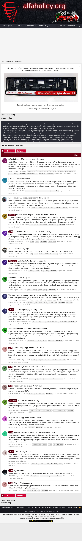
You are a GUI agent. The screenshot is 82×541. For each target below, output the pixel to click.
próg (45, 290)
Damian (10, 427)
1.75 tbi (31, 271)
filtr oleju (31, 393)
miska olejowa (37, 444)
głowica (46, 171)
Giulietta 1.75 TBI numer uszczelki (27, 261)
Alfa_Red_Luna (8, 507)
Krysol (10, 490)
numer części (53, 224)
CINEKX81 (11, 476)
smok (50, 444)
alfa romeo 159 (31, 490)
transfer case (53, 302)
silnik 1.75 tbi (13, 174)
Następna (20, 151)
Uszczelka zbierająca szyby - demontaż (24, 417)
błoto (29, 290)
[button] (21, 26)
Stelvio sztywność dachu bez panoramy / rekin (27, 328)
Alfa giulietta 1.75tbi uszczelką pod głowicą (26, 159)
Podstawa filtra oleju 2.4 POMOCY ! (26, 386)
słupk (47, 463)
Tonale (73, 290)
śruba (37, 476)
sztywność (51, 341)
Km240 (10, 171)
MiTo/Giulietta (73, 174)
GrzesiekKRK (12, 360)
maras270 (11, 410)
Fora (18, 26)
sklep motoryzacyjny (59, 410)
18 (13, 151)
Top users (19, 145)
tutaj (62, 105)
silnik (35, 254)
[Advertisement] (41, 44)
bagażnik (34, 463)
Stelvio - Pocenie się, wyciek (19, 248)
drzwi (27, 191)
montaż (33, 191)
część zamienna (46, 410)
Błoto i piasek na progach (19, 277)
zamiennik (62, 360)
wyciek (65, 208)
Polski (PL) (21, 507)
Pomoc (64, 507)
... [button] (10, 151)
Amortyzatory (6, 502)
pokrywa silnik (63, 321)
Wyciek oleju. (17, 470)
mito (43, 321)
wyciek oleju (57, 476)
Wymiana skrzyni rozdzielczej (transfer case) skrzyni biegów (33, 295)
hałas (37, 241)
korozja (35, 290)
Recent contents (8, 145)
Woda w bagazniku (20, 451)
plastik (45, 444)
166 (60, 427)
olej (32, 254)
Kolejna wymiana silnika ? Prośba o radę (28, 367)
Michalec (11, 271)
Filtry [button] (76, 155)
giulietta (39, 171)
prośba (40, 379)
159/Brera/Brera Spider (15, 244)
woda (60, 463)
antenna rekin (32, 341)
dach (39, 341)
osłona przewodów (51, 321)
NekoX (10, 290)
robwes (10, 302)
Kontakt (31, 507)
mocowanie (43, 224)
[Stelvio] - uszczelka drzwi (19, 179)
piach (40, 290)
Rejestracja (18, 61)
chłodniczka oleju (35, 410)
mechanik (53, 171)
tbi (42, 271)
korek (40, 208)
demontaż (30, 302)
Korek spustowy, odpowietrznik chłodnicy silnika (28, 198)
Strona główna (8, 26)
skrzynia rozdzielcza (41, 302)
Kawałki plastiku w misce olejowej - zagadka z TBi (32, 432)
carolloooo (11, 254)
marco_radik (12, 208)
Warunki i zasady (40, 507)
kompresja (33, 379)
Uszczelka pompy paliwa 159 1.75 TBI (27, 347)
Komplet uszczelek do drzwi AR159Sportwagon (31, 231)
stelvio (48, 191)
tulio (9, 191)
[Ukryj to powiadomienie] (79, 66)
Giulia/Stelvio (12, 193)
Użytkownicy (43, 26)
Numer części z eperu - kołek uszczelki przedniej (32, 214)
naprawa (60, 171)
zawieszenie (52, 241)
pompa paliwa (42, 360)
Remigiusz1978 (13, 321)
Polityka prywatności (54, 507)
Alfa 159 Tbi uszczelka (20, 483)
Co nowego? (29, 26)
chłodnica (34, 208)
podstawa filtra (40, 393)
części (31, 224)
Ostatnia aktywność (7, 61)
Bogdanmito (12, 463)
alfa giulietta (31, 171)
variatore (11, 224)
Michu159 (11, 379)
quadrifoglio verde (70, 171)
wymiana (69, 302)
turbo (46, 271)
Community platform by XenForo (41, 511)
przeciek (41, 463)
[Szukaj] (79, 26)
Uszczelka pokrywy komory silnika (26, 309)
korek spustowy (48, 208)
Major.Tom (11, 241)
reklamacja (41, 191)
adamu (10, 341)
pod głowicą (46, 174)
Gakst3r (10, 393)
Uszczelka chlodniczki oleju (24, 400)
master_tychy (12, 444)
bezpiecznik (36, 321)
